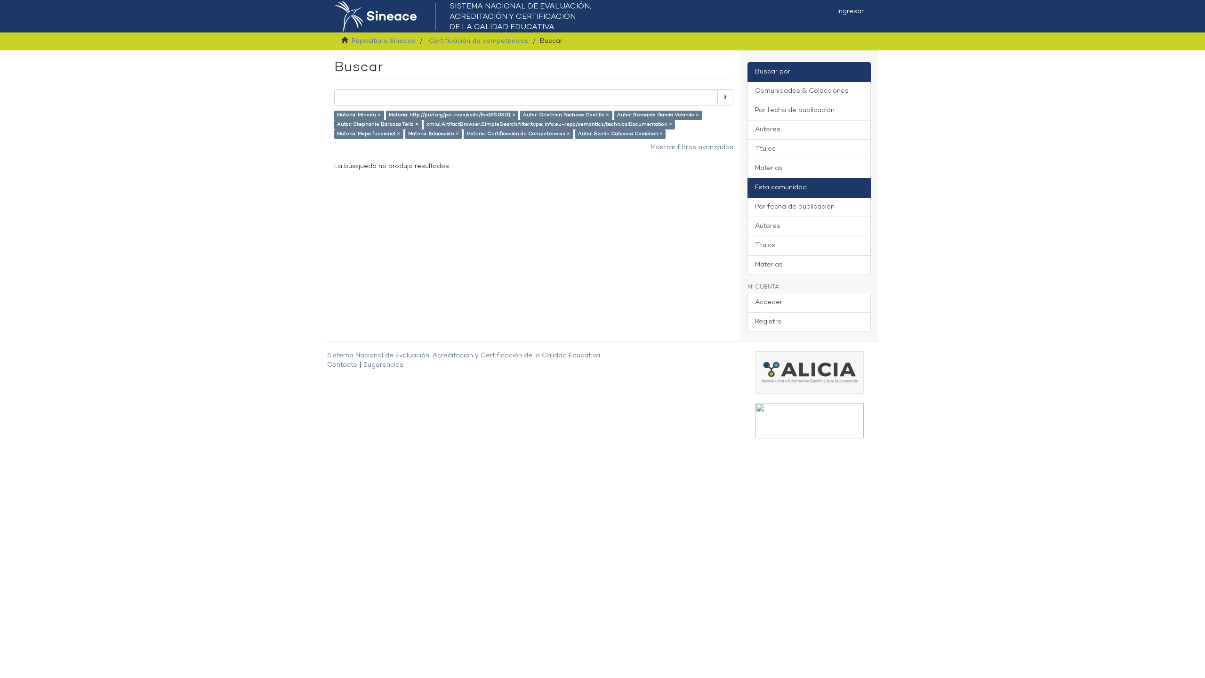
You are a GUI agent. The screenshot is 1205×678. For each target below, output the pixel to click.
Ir (725, 97)
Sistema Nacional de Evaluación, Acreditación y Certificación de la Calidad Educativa (463, 355)
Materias (769, 168)
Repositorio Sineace (384, 41)
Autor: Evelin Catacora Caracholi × (620, 133)
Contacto (342, 365)
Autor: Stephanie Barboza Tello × (377, 124)
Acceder (768, 302)
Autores (767, 129)
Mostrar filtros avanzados (692, 147)
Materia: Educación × (433, 133)
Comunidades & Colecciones (802, 91)
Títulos (765, 149)
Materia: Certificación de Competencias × (518, 133)
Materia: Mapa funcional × (368, 133)
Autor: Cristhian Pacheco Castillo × (566, 115)
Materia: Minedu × (359, 115)
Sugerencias (383, 365)
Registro (768, 321)
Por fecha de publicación (795, 110)
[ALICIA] (809, 372)
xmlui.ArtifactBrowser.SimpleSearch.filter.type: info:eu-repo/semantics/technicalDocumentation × (549, 124)
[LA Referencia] (809, 420)
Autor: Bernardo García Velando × (658, 115)
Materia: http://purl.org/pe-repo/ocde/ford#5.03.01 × (452, 115)
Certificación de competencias (479, 41)
